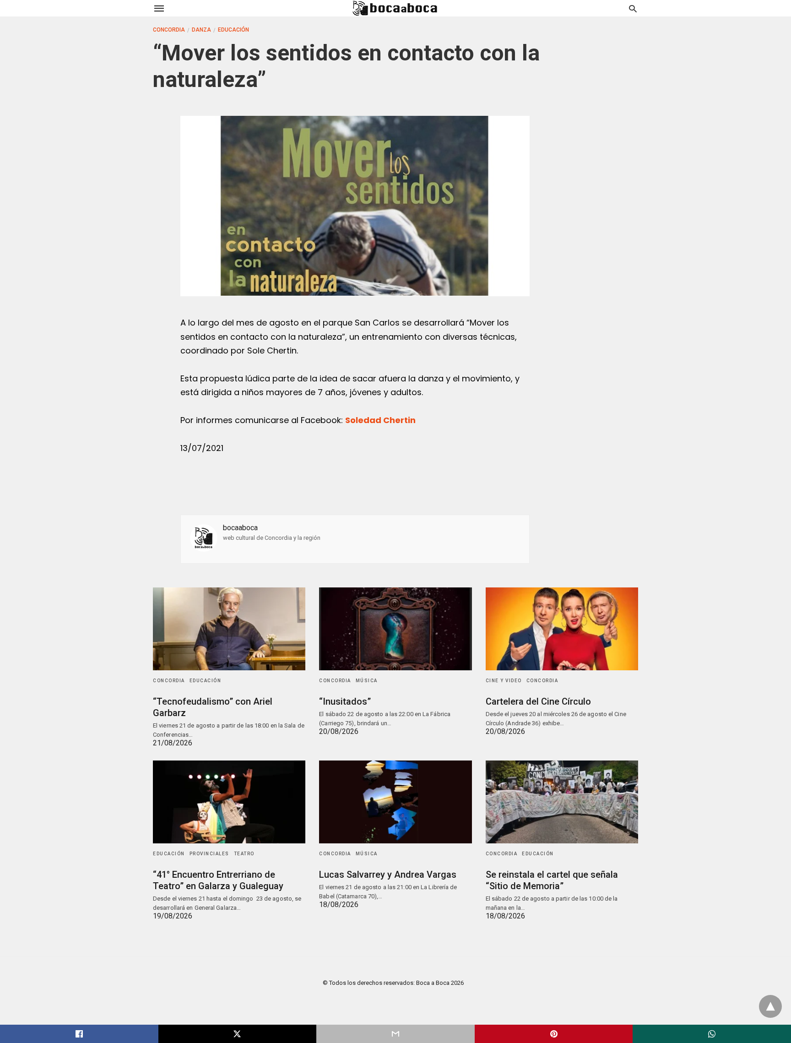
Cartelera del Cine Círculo (538, 701)
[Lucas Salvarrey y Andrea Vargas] (395, 802)
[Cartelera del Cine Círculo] (562, 628)
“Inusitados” (345, 701)
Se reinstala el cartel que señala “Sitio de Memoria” (552, 880)
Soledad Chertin (380, 420)
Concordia (169, 30)
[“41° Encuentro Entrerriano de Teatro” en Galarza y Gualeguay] (229, 802)
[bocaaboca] (395, 8)
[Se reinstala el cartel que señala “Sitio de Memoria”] (562, 802)
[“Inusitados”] (395, 628)
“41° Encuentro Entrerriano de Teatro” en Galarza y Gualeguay (218, 880)
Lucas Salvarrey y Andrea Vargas (387, 874)
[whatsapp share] (712, 1034)
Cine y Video (504, 680)
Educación (233, 30)
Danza (201, 30)
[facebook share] (79, 1034)
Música (367, 680)
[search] (633, 8)
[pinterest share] (554, 1034)
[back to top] (770, 1006)
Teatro (244, 853)
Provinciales (209, 853)
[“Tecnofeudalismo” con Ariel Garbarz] (229, 628)
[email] (395, 1034)
